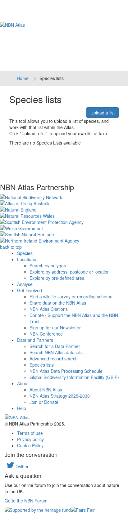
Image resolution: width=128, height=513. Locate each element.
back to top (11, 247)
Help (21, 408)
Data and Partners (35, 340)
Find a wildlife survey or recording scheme (71, 296)
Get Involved (29, 290)
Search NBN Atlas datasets (56, 352)
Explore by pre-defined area (57, 278)
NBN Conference (46, 334)
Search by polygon (48, 265)
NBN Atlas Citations (49, 309)
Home (23, 78)
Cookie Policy (30, 445)
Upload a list (102, 112)
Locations (26, 259)
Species (25, 253)
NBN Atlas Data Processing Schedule (66, 371)
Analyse (25, 284)
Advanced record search (54, 358)
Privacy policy (30, 439)
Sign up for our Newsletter (55, 327)
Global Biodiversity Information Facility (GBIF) (74, 377)
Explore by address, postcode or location (70, 272)
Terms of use (30, 433)
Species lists (42, 365)
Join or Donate (44, 402)
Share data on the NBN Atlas (58, 303)
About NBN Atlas (46, 389)
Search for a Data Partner (55, 346)
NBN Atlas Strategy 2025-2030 (60, 396)
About (23, 383)
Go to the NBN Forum (26, 500)
